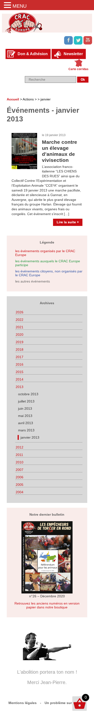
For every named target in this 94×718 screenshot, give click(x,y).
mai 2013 (25, 416)
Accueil (13, 99)
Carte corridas (78, 69)
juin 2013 (25, 408)
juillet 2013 (26, 401)
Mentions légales (22, 703)
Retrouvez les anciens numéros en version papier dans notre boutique (47, 605)
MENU (20, 6)
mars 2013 (26, 430)
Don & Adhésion (33, 54)
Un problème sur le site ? (65, 703)
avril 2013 (25, 423)
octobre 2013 (28, 394)
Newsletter (73, 54)
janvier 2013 (29, 437)
